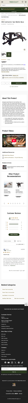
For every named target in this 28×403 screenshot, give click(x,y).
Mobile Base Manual (9, 155)
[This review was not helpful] (23, 270)
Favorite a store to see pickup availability (14, 77)
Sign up (14, 371)
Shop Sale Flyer (4, 340)
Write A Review (14, 234)
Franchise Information (6, 354)
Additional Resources (8, 152)
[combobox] (20, 244)
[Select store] (23, 1)
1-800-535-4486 (4, 321)
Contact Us (3, 324)
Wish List (3, 336)
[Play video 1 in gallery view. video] (8, 54)
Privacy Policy (18, 374)
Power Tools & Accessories (8, 292)
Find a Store (4, 356)
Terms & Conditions (17, 390)
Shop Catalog (4, 342)
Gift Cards (3, 334)
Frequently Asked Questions (7, 328)
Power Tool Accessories (10, 13)
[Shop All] (2, 2)
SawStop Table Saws (6, 298)
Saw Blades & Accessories (8, 295)
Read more (12, 265)
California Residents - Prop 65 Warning (13, 157)
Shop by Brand (4, 344)
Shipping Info (15, 75)
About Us (3, 350)
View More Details (5, 71)
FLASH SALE (14, 11)
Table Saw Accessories (12, 15)
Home (2, 13)
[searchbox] (8, 241)
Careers (3, 352)
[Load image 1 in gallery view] (3, 54)
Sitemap (20, 393)
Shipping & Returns (5, 326)
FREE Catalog (4, 338)
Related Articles (6, 163)
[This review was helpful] (20, 270)
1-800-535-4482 (4, 318)
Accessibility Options (10, 393)
